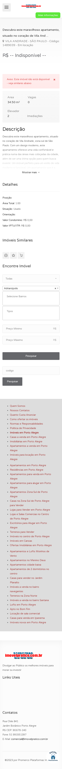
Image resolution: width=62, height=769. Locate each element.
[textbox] (31, 296)
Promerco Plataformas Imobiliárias (37, 760)
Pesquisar (31, 355)
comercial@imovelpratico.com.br (29, 739)
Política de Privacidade (23, 428)
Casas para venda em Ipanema (27, 618)
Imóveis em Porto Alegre (24, 432)
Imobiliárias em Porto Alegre (26, 441)
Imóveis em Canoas (21, 540)
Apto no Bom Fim (20, 609)
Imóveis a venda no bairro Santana (29, 600)
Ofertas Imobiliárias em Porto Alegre (31, 545)
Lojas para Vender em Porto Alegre (30, 509)
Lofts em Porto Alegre (23, 604)
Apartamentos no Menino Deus (28, 560)
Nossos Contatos (20, 410)
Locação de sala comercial (25, 613)
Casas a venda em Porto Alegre (28, 437)
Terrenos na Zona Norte (23, 595)
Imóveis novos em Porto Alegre (28, 622)
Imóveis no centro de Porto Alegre (30, 536)
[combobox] (31, 288)
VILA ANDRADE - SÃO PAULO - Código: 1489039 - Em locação (31, 43)
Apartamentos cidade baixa (25, 564)
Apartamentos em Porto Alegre (28, 465)
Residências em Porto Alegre (26, 469)
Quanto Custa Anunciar (23, 414)
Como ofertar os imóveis (24, 419)
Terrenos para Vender (22, 531)
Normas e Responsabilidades (26, 423)
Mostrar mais (30, 172)
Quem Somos (17, 405)
